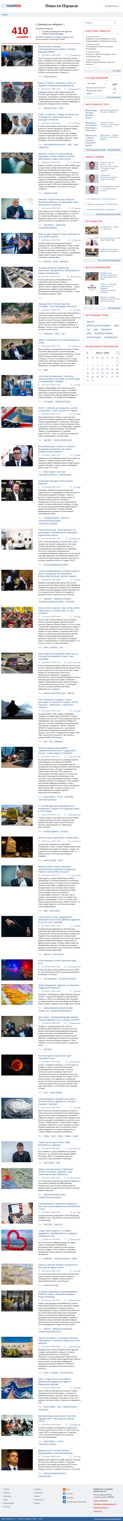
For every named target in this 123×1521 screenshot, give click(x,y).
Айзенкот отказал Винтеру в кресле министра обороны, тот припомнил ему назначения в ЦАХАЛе (57, 202)
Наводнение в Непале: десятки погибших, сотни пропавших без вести (57, 305)
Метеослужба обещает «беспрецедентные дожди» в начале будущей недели (56, 49)
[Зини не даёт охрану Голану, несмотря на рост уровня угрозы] (17, 243)
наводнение (48, 334)
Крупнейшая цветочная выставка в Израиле (109, 111)
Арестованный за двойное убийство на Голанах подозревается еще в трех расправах (57, 656)
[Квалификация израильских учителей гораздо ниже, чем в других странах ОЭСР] (17, 1425)
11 (97, 369)
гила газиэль (48, 401)
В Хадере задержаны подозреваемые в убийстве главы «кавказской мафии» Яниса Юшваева (58, 1294)
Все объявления (114, 308)
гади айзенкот (49, 225)
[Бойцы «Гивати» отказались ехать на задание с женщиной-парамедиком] (17, 92)
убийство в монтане (51, 1285)
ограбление (48, 1258)
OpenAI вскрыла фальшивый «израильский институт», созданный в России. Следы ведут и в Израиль (57, 750)
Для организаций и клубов (95, 150)
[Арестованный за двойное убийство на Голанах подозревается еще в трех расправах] (17, 663)
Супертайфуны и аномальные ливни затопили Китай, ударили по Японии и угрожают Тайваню (57, 1101)
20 (107, 373)
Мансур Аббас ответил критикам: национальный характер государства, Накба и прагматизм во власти (57, 869)
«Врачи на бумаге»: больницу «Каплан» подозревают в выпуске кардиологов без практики (59, 1340)
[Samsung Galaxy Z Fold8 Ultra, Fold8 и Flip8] (91, 241)
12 (102, 369)
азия (63, 334)
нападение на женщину (62, 599)
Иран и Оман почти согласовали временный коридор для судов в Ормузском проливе (54, 1381)
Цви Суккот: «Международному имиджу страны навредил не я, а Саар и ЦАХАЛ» (59, 1018)
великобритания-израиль (48, 475)
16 (88, 373)
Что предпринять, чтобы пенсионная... (102, 199)
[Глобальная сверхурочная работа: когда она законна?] (91, 178)
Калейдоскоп (76, 55)
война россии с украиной (48, 523)
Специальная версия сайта (76, 1502)
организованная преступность (50, 1331)
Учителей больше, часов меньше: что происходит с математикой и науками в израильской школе (58, 532)
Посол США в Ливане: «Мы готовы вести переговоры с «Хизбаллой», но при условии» (59, 610)
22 (117, 373)
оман (59, 1407)
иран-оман (47, 440)
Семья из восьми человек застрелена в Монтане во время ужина (58, 1266)
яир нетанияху (49, 1163)
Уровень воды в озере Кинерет (94, 92)
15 (117, 369)
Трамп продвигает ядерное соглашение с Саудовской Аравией (59, 986)
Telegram (70, 1493)
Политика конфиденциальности (105, 1504)
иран (58, 1163)
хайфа (74, 1258)
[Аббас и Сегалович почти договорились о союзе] (17, 349)
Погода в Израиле (113, 97)
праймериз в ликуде (62, 401)
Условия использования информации (107, 1519)
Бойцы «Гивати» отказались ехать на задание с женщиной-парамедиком (57, 84)
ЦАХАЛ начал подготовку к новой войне (58, 838)
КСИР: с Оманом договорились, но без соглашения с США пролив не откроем (57, 409)
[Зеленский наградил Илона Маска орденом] (17, 490)
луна (45, 1092)
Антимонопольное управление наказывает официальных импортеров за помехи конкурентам (59, 270)
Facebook (70, 1498)
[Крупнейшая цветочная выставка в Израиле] (91, 114)
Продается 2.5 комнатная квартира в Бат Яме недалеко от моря (109, 276)
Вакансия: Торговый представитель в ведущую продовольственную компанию (108, 288)
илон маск (65, 518)
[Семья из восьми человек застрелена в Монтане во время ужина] (17, 1274)
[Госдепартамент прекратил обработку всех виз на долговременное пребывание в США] (17, 1213)
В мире (78, 310)
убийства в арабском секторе (54, 693)
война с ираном (49, 1407)
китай (53, 1136)
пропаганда (69, 797)
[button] (11, 5)
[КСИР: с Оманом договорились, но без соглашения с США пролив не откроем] (17, 417)
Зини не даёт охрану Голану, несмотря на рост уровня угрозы (59, 235)
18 (97, 373)
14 (112, 369)
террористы (59, 741)
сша (61, 647)
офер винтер (43, 147)
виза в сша (48, 1224)
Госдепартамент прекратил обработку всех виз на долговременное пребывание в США (59, 1206)
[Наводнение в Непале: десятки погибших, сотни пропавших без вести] (17, 313)
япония (60, 1136)
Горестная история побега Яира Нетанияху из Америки (54, 1143)
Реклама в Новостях (101, 1507)
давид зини (64, 261)
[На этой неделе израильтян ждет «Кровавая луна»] (17, 1065)
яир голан (47, 261)
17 (93, 373)
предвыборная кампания (48, 228)
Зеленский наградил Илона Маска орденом (55, 482)
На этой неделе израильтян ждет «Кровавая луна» (54, 1057)
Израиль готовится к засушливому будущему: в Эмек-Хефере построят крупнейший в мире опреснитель (56, 156)
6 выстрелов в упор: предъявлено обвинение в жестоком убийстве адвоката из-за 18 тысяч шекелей (59, 920)
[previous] (87, 353)
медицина (54, 1373)
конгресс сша (44, 1011)
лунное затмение (56, 1092)
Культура (6, 1506)
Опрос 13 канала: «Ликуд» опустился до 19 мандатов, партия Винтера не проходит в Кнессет (58, 117)
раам (45, 370)
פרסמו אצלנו (98, 1511)
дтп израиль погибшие (67, 979)
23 (88, 377)
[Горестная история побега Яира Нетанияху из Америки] (17, 1151)
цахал (61, 108)
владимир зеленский (51, 518)
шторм (75, 1136)
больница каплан (67, 1373)
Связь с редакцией (100, 1501)
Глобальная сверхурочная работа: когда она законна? (109, 177)
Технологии (38, 1492)
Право (78, 385)
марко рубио (43, 1410)
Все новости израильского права (108, 214)
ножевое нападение (51, 831)
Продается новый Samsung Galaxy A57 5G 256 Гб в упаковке (109, 299)
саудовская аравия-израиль (61, 1011)
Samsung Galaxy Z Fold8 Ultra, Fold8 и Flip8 (110, 239)
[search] (114, 22)
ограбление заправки (61, 1258)
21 (112, 373)
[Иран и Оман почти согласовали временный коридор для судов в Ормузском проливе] (17, 1388)
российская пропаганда (47, 800)
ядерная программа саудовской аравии (58, 1008)
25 (97, 377)
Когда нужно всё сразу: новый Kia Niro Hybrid (109, 250)
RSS (68, 1489)
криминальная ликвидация (62, 1329)
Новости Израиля (61, 5)
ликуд (76, 144)
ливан (46, 647)
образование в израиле (47, 1444)
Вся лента (116, 71)
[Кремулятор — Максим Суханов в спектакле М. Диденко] (91, 140)
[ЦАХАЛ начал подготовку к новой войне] (17, 847)
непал (57, 334)
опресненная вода (50, 193)
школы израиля (49, 1441)
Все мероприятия (114, 150)
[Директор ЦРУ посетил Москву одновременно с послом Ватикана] (17, 1460)
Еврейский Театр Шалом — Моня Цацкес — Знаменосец (109, 124)
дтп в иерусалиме (50, 979)
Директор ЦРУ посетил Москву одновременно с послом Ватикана (55, 1451)
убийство (71, 693)
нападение (48, 599)
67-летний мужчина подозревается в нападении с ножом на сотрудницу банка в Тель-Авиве (58, 808)
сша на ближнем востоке (63, 440)
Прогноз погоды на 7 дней (95, 87)
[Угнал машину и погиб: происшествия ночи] (17, 970)
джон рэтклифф (45, 1476)
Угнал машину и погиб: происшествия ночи (57, 961)
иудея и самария (50, 860)
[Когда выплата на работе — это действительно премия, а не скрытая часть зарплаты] (91, 167)
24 (93, 377)
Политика (77, 123)
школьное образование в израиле (56, 565)
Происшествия (75, 89)
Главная (6, 1489)
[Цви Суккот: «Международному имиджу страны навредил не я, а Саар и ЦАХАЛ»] (17, 1026)
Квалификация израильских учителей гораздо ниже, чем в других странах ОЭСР (57, 1418)
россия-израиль (49, 797)
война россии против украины (50, 521)
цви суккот (48, 1049)
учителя (60, 1441)
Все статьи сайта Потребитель (109, 260)
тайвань (68, 1136)
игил (45, 741)
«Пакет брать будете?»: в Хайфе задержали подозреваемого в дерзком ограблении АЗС (57, 1233)
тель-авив (64, 831)
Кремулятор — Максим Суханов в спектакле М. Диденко (109, 137)
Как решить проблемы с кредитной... (101, 209)
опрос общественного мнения (54, 144)
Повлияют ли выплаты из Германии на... (103, 204)
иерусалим (70, 602)
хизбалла (53, 647)
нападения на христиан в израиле (51, 602)
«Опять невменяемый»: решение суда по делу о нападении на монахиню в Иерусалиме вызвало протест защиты (59, 573)
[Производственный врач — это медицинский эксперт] (91, 190)
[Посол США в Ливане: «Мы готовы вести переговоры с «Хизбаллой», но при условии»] (17, 617)
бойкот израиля (49, 472)
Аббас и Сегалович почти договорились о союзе (59, 341)
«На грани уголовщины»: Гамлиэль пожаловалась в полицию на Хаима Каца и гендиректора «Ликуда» (59, 379)
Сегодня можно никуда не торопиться (109, 228)
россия (60, 797)
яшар (69, 144)
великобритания (65, 475)
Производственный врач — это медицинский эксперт (109, 188)
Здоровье (37, 1489)
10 (93, 369)
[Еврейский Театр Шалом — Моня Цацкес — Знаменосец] (91, 126)
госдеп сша (58, 1224)
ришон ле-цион (58, 954)
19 (102, 373)
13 (107, 369)
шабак (55, 261)
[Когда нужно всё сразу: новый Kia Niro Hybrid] (91, 252)
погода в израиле (50, 76)
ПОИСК (88, 23)
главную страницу (62, 37)
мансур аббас (55, 911)
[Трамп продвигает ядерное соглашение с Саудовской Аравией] (17, 994)
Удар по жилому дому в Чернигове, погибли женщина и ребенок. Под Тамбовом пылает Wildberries (56, 1172)
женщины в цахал (50, 108)
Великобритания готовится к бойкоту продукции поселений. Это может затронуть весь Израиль (56, 449)
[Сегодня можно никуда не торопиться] (91, 230)
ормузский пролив (70, 1407)
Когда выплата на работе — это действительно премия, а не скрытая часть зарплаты (109, 166)
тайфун (46, 1136)
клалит (46, 1373)
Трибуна (37, 1503)
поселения (61, 472)
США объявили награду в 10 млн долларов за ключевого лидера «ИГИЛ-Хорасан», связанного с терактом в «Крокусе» (58, 703)
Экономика (76, 162)
